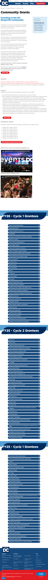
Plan (32, 3)
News (37, 557)
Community (23, 1)
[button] (24, 225)
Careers (28, 1)
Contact (38, 1)
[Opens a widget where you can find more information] (3, 578)
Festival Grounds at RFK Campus (18, 562)
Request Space (40, 3)
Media (33, 1)
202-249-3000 (5, 559)
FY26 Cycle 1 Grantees (38, 25)
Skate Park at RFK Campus (28, 562)
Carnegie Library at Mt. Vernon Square (28, 569)
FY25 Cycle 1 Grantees (38, 29)
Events (25, 3)
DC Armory (15, 565)
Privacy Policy (38, 562)
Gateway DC (15, 568)
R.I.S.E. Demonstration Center (28, 566)
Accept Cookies (41, 574)
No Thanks (41, 576)
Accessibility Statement (40, 564)
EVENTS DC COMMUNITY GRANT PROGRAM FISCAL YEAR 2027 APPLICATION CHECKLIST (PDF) (22, 83)
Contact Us (24, 66)
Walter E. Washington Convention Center (17, 556)
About (11, 1)
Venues (18, 3)
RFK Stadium (16, 558)
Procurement (38, 559)
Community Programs (10, 8)
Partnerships (16, 1)
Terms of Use (38, 566)
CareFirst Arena (27, 555)
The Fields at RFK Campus (27, 559)
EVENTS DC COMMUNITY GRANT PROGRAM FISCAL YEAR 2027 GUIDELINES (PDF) (19, 81)
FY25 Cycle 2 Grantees (38, 27)
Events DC (3, 8)
